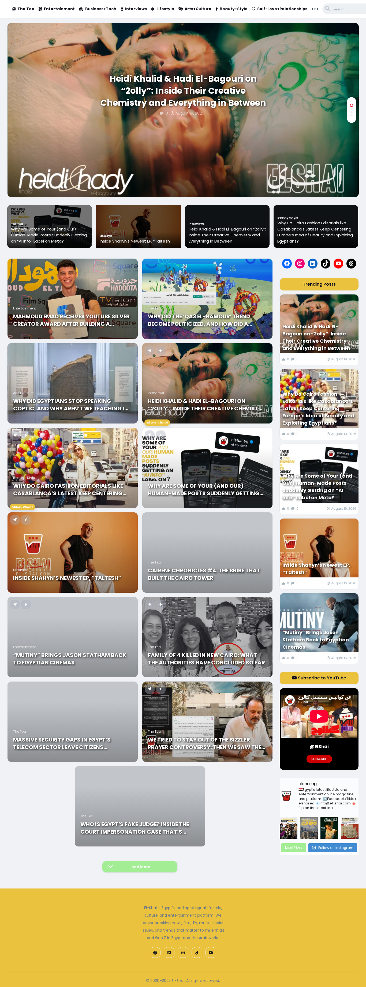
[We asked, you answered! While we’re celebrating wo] (288, 828)
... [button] (315, 8)
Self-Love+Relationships (282, 9)
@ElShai (319, 746)
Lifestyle (165, 9)
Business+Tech (100, 9)
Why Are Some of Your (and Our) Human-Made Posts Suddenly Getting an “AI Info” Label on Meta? (49, 235)
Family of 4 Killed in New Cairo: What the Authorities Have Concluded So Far (206, 658)
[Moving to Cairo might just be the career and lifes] (309, 828)
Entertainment (59, 9)
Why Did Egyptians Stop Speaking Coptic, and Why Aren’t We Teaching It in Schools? (70, 404)
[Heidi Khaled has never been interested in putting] (329, 828)
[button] (351, 105)
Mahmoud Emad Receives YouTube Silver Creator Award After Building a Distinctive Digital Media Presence (71, 320)
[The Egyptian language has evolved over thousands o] (349, 828)
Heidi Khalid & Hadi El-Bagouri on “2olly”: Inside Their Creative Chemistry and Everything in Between (183, 91)
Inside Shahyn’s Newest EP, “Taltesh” (135, 241)
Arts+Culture (198, 9)
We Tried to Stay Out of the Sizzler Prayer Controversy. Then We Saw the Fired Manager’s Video (204, 743)
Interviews (136, 9)
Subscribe (319, 759)
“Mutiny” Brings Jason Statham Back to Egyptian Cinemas (69, 658)
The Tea (25, 9)
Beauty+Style (234, 9)
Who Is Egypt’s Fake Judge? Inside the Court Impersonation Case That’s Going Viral (134, 827)
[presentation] (351, 180)
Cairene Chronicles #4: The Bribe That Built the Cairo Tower (204, 574)
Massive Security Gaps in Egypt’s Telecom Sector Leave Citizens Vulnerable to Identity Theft (62, 743)
